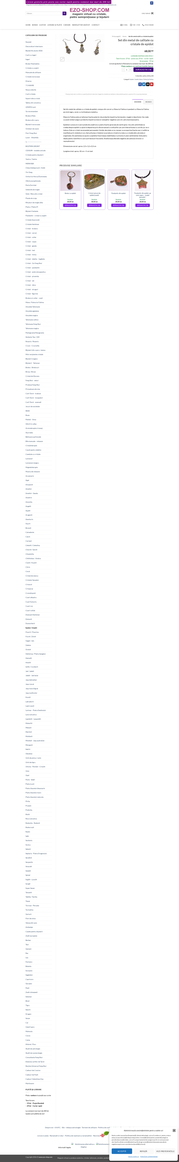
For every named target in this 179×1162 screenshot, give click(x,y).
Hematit (29, 658)
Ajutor (42, 25)
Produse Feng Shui (33, 385)
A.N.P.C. (58, 1127)
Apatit (28, 511)
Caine (28, 1040)
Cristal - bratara (32, 228)
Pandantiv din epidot (118, 193)
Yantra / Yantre (31, 159)
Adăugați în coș (143, 70)
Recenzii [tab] (148, 102)
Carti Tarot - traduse (33, 393)
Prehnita (29, 810)
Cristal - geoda (31, 246)
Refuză (143, 1151)
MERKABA (30, 163)
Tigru (28, 1005)
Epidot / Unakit (31, 628)
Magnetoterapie (32, 467)
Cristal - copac (31, 242)
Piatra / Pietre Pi (32, 207)
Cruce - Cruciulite (32, 346)
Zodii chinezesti (32, 992)
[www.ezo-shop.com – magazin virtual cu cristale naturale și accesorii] (89, 13)
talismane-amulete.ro (54, 5)
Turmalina (29, 910)
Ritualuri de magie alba (34, 202)
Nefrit (28, 749)
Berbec (28, 940)
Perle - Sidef (30, 780)
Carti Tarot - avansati (33, 402)
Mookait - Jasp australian (35, 741)
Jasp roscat (30, 684)
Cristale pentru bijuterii (34, 155)
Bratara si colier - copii (34, 298)
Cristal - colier (31, 237)
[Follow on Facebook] (151, 3)
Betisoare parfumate (33, 437)
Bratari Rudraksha (32, 64)
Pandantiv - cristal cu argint (36, 216)
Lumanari (29, 459)
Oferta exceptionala (33, 181)
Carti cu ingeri (31, 55)
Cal (27, 1023)
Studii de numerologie (34, 1053)
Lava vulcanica (31, 714)
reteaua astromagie (73, 1127)
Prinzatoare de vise (33, 389)
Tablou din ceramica (33, 103)
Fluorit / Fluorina (32, 632)
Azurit (28, 524)
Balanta (28, 966)
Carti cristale (30, 94)
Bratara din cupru (32, 120)
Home (28, 25)
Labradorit (30, 702)
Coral (28, 571)
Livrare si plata (42, 1136)
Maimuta (29, 1031)
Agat (27, 480)
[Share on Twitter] (144, 84)
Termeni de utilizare (89, 1127)
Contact (95, 25)
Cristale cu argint (32, 68)
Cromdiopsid (31, 593)
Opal (27, 775)
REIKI (28, 411)
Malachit (29, 723)
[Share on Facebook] (140, 84)
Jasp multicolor (31, 693)
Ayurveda (29, 433)
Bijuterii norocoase (33, 124)
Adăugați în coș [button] (70, 205)
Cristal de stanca (32, 576)
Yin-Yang (29, 172)
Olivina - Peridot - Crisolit (35, 767)
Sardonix (29, 840)
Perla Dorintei (31, 185)
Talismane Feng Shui (33, 324)
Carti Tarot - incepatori (34, 398)
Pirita (28, 801)
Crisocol (29, 584)
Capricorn (29, 979)
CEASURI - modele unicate (36, 150)
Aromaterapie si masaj (34, 428)
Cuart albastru (31, 597)
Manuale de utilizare (33, 72)
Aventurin (29, 519)
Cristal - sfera (31, 285)
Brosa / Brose (31, 372)
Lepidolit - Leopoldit (33, 719)
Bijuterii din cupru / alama (35, 350)
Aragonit (29, 515)
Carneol (29, 541)
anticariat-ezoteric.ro (75, 5)
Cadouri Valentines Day (34, 1079)
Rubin (28, 832)
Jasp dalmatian (31, 680)
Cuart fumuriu (31, 602)
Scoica (28, 845)
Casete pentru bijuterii (34, 931)
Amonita (29, 502)
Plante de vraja (31, 198)
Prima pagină (116, 36)
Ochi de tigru (30, 762)
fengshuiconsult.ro (87, 5)
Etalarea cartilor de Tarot (35, 1062)
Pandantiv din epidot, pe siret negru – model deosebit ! (142, 195)
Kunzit (28, 697)
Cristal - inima (31, 255)
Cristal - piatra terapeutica (36, 272)
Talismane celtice (32, 320)
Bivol (27, 1001)
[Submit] (64, 13)
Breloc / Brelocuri (32, 367)
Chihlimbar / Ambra (33, 558)
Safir (27, 836)
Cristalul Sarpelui (32, 580)
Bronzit (28, 528)
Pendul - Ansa (31, 419)
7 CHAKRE (30, 85)
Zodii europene (31, 936)
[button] (174, 1130)
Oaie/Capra (30, 1027)
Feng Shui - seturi (32, 380)
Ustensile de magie (33, 190)
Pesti (27, 988)
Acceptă (122, 1151)
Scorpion (29, 971)
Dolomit (29, 619)
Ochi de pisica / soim (33, 758)
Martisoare (30, 1083)
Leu (27, 958)
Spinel (28, 875)
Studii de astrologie (33, 1049)
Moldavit (29, 736)
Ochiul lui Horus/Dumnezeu (36, 176)
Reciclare (96, 1136)
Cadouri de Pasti (32, 1075)
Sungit (28, 884)
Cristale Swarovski (33, 220)
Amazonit (29, 485)
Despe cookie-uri (133, 1156)
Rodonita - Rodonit (33, 823)
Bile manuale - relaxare (34, 441)
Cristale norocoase (33, 77)
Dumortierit (30, 623)
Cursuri (67, 25)
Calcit (28, 537)
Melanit (28, 728)
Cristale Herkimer (32, 224)
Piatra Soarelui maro (33, 793)
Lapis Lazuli (30, 706)
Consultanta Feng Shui (34, 1057)
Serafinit (29, 858)
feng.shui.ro (29, 5)
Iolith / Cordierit (32, 667)
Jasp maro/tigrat (32, 688)
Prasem (28, 806)
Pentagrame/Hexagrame (35, 333)
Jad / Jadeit (30, 671)
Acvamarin (30, 476)
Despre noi (49, 1127)
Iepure (28, 1010)
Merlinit (29, 732)
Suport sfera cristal (33, 98)
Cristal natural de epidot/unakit (94, 194)
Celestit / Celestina (33, 545)
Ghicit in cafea (31, 424)
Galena (28, 645)
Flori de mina (31, 918)
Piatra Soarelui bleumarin (35, 788)
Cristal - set (30, 281)
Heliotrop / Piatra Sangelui (36, 654)
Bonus (35, 25)
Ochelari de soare (32, 129)
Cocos (28, 1036)
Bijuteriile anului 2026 (34, 51)
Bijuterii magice (32, 359)
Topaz (28, 901)
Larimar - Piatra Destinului (36, 710)
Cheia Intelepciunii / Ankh (35, 168)
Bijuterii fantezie (32, 211)
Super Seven (30, 888)
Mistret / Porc (31, 1044)
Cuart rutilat (30, 610)
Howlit (28, 662)
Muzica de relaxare (33, 471)
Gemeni (28, 949)
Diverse (28, 81)
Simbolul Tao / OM (32, 337)
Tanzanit (29, 892)
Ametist (29, 489)
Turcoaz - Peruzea (32, 905)
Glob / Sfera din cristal (34, 194)
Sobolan (29, 997)
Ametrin (29, 498)
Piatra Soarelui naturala (34, 797)
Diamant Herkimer (33, 615)
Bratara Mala (30, 116)
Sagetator (29, 975)
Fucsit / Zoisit (31, 636)
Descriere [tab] (137, 102)
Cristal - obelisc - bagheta (35, 259)
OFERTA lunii (31, 107)
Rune (27, 415)
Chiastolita (30, 554)
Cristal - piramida (32, 276)
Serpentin (29, 862)
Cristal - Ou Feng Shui (34, 263)
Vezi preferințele (165, 1151)
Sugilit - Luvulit (31, 879)
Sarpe (28, 1018)
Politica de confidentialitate (108, 1127)
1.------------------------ (33, 142)
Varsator (29, 984)
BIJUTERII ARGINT (33, 146)
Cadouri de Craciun (33, 1070)
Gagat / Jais (30, 641)
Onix (27, 771)
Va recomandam (32, 111)
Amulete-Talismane (33, 307)
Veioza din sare (31, 923)
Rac (27, 953)
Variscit (28, 914)
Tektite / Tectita (31, 897)
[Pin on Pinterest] (151, 84)
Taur (27, 944)
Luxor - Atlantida (32, 137)
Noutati (28, 42)
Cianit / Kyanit (31, 563)
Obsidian (29, 754)
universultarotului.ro (100, 5)
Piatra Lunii (30, 784)
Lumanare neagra (32, 463)
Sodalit (28, 871)
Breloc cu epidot (70, 193)
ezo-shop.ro (64, 5)
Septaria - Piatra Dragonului (36, 853)
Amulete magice (32, 315)
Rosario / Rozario (32, 341)
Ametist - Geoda (32, 493)
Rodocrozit (30, 827)
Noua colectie (31, 90)
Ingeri (28, 59)
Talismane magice (32, 328)
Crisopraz (29, 589)
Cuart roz (29, 606)
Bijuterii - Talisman (33, 363)
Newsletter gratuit (81, 25)
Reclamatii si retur (57, 1136)
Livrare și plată (54, 25)
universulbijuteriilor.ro (40, 5)
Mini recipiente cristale (34, 354)
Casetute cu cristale (33, 454)
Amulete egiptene (32, 311)
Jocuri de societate (33, 406)
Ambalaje (29, 927)
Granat (28, 649)
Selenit (28, 849)
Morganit (29, 745)
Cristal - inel (30, 250)
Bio (63, 1127)
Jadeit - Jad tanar (32, 675)
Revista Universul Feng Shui (36, 1066)
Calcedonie (30, 532)
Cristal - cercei (31, 233)
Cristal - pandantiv (33, 268)
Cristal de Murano (32, 376)
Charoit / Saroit (31, 550)
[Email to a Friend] (148, 84)
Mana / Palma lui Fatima (35, 302)
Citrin (28, 567)
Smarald (29, 866)
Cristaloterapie (31, 445)
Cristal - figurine (32, 294)
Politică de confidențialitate (149, 1156)
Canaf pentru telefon (33, 450)
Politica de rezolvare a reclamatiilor (78, 1136)
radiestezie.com (111, 5)
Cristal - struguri (32, 289)
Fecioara (29, 962)
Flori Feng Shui (31, 133)
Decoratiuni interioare (34, 46)
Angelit (28, 506)
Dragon (28, 1014)
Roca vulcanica (31, 819)
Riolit (28, 814)
